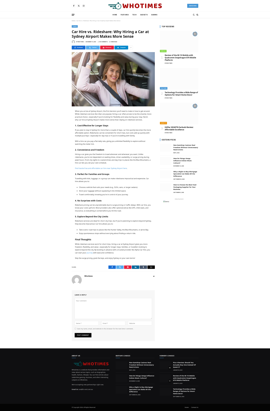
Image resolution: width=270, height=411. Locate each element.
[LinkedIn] (64, 126)
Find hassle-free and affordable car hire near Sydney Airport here (101, 168)
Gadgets (144, 15)
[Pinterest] (64, 131)
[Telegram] (64, 135)
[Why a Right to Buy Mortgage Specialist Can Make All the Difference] (165, 174)
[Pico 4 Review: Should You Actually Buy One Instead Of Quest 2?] (165, 365)
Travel (75, 26)
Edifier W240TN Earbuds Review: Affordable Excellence (179, 128)
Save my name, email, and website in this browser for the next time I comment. (105, 329)
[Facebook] (64, 117)
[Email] (64, 140)
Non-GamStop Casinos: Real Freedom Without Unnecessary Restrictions (185, 147)
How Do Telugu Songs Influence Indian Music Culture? (182, 160)
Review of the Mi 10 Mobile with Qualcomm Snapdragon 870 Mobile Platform (180, 57)
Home (115, 15)
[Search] (197, 14)
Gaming (154, 15)
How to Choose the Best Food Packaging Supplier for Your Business (184, 187)
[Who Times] (135, 6)
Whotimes (81, 41)
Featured (164, 88)
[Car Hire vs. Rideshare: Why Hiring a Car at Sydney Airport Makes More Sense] (113, 79)
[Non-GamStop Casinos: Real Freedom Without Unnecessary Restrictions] (165, 148)
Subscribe (192, 6)
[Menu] (73, 14)
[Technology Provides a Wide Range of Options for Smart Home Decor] (179, 79)
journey (90, 253)
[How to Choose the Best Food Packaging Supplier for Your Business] (165, 187)
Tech (134, 15)
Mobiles (163, 51)
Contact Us (194, 407)
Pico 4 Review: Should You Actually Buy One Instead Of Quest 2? (184, 364)
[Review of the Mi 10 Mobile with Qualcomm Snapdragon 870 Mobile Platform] (179, 41)
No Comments (103, 41)
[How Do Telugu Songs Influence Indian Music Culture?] (165, 161)
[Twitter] (64, 121)
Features (125, 15)
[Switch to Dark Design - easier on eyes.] (193, 15)
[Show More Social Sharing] (131, 47)
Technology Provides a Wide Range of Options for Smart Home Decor (181, 93)
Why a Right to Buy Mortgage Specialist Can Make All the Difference (185, 173)
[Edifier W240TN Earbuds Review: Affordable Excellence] (179, 113)
